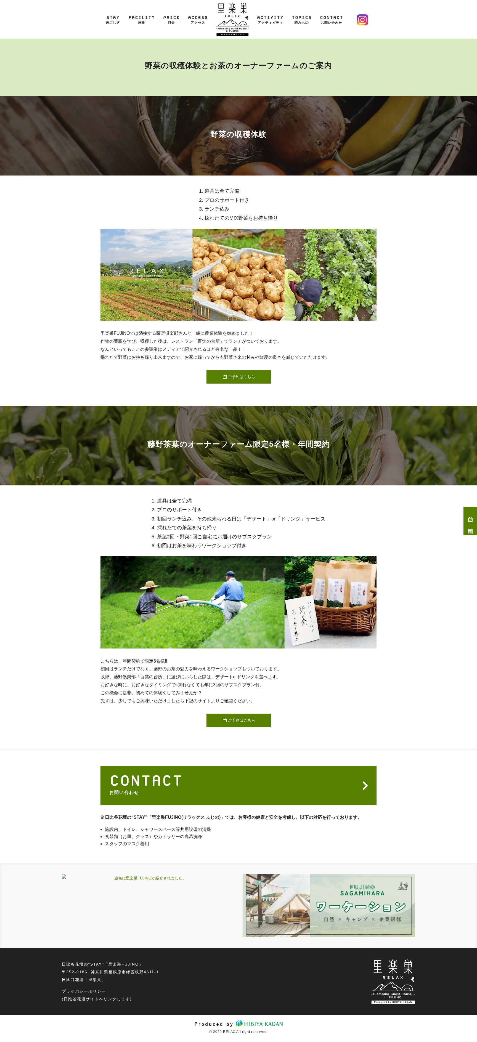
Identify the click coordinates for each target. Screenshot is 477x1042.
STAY (113, 17)
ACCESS (198, 17)
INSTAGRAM (362, 19)
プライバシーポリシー (84, 991)
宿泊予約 (470, 524)
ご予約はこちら (241, 376)
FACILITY (141, 17)
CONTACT (331, 17)
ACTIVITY (270, 17)
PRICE (171, 17)
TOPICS (302, 17)
